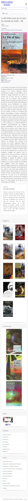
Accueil (6, 13)
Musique (5, 478)
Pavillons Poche (6, 449)
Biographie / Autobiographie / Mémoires (12, 464)
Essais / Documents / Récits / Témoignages (12, 468)
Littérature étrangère (7, 473)
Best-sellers (5, 437)
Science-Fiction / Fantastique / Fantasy (11, 485)
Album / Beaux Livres (7, 461)
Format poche (6, 444)
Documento (5, 441)
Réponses (5, 451)
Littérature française (7, 476)
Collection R (5, 439)
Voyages (5, 488)
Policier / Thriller (6, 483)
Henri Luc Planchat (6, 30)
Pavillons (5, 446)
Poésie (4, 480)
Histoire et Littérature (7, 471)
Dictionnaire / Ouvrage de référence (11, 466)
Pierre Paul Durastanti (16, 30)
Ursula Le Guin (4, 26)
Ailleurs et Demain (5, 82)
